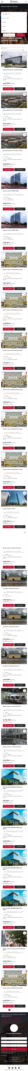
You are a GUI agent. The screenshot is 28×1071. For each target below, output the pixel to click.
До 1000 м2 (5, 40)
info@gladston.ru (15, 1059)
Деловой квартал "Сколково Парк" (13, 69)
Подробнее (20, 88)
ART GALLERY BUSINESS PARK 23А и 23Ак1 (12, 788)
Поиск (21, 35)
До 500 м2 (18, 38)
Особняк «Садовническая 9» (11, 588)
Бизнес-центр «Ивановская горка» (13, 269)
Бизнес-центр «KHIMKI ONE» (11, 191)
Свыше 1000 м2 (13, 40)
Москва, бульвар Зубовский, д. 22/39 (15, 1061)
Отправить (14, 1049)
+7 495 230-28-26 (15, 1057)
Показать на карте (10, 35)
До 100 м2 (4, 38)
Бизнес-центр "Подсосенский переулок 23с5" (14, 949)
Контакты (4, 1055)
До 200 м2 (11, 38)
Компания (19, 1065)
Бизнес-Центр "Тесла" (9, 508)
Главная (8, 1065)
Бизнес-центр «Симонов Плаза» (12, 548)
